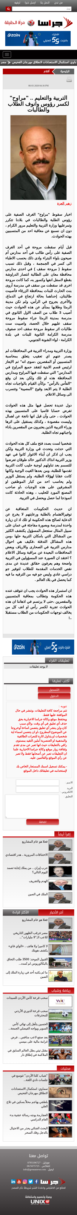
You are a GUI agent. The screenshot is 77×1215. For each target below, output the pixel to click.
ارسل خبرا (30, 3)
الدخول (54, 696)
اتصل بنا (45, 3)
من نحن (58, 3)
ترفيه (17, 3)
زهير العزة (64, 203)
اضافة (42, 822)
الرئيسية (65, 71)
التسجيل (54, 689)
